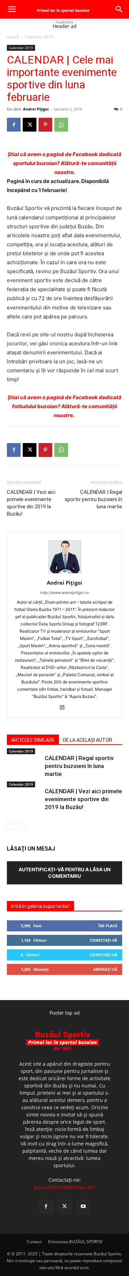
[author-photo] (64, 573)
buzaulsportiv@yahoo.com (64, 1187)
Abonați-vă (105, 969)
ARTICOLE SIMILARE (33, 740)
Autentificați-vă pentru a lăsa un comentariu (64, 872)
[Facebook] (14, 125)
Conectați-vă (103, 940)
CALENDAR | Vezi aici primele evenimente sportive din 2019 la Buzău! (31, 503)
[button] (12, 9)
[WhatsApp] (61, 125)
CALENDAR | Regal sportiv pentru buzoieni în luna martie (93, 499)
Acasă (13, 37)
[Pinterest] (45, 125)
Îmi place (107, 925)
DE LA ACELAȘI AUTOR (87, 740)
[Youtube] (83, 1206)
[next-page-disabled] (22, 825)
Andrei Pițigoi (36, 109)
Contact (34, 1242)
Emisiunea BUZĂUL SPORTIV (75, 1242)
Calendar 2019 (39, 37)
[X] (29, 125)
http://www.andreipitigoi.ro (64, 592)
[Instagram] (64, 708)
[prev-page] (11, 825)
